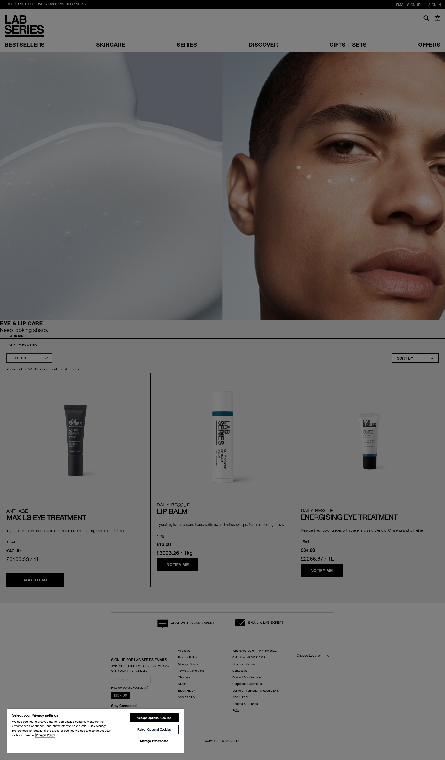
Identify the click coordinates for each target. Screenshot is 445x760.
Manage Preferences (154, 741)
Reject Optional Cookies (154, 729)
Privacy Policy (45, 735)
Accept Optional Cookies (154, 718)
